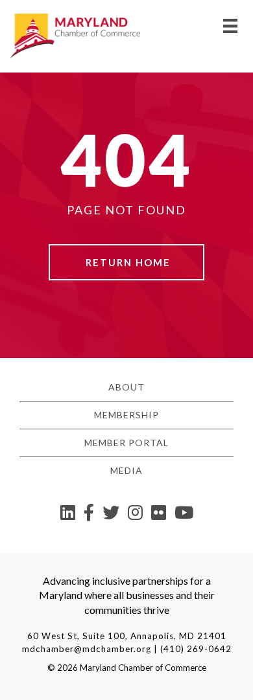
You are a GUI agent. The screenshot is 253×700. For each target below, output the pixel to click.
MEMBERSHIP (126, 414)
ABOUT (126, 386)
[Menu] (230, 25)
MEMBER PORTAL (126, 442)
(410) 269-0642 (196, 649)
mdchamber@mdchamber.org (86, 649)
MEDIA (126, 470)
